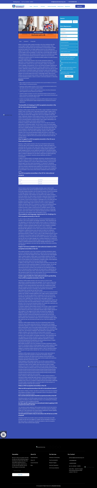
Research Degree (52, 462)
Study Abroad (60, 6)
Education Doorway (56, 485)
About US (36, 6)
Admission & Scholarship (54, 457)
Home (31, 6)
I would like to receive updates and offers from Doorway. (67, 73)
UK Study (43, 6)
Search (62, 18)
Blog (32, 465)
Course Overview (34, 462)
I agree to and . (68, 63)
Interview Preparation (53, 465)
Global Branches (34, 457)
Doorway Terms (68, 62)
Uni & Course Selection (54, 467)
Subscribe (20, 474)
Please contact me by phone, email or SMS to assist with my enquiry (68, 68)
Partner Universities (52, 6)
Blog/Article (67, 6)
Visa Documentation (53, 460)
